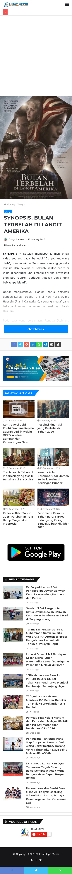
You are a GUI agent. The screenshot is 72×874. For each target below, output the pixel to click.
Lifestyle (20, 204)
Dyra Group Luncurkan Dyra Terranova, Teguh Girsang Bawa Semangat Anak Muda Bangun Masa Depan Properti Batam (46, 771)
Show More (35, 329)
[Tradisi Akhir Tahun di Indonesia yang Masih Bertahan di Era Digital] (19, 456)
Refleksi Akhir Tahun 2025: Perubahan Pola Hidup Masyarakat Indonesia (18, 518)
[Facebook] (36, 860)
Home (10, 204)
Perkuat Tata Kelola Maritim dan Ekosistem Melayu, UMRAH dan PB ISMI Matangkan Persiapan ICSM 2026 (47, 723)
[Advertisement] (36, 57)
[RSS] (31, 860)
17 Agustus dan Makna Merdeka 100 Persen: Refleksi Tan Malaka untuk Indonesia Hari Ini (46, 702)
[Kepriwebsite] (36, 368)
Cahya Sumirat (16, 239)
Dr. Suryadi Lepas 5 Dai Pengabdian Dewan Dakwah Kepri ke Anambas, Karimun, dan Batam (45, 593)
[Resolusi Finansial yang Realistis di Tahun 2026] (53, 409)
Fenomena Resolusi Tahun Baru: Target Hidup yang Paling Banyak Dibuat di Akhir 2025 (53, 520)
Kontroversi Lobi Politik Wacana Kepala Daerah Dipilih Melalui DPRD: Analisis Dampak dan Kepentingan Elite (18, 433)
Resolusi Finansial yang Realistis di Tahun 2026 (49, 428)
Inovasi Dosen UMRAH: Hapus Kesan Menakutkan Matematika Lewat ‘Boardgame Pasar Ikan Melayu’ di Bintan (47, 660)
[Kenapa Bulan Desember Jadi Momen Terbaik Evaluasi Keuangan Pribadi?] (53, 456)
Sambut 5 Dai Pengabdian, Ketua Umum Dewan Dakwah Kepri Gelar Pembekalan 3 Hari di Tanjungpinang (47, 614)
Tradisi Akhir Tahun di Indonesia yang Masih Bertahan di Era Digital (18, 476)
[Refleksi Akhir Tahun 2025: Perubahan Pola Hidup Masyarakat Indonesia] (19, 497)
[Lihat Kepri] (16, 4)
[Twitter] (40, 860)
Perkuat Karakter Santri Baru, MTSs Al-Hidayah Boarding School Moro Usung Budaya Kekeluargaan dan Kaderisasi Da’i (46, 795)
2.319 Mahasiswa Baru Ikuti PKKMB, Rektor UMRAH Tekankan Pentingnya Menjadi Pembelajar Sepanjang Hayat (47, 681)
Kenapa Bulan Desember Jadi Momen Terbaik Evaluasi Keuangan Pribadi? (53, 478)
